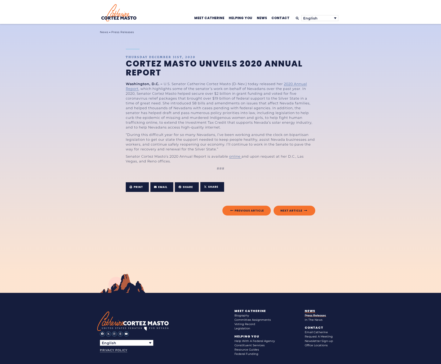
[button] (137, 187)
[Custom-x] (108, 333)
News (104, 32)
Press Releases (122, 32)
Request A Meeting (319, 336)
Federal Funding (246, 354)
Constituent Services (249, 345)
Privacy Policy (113, 350)
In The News (313, 319)
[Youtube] (126, 333)
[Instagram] (114, 333)
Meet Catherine (250, 311)
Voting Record (244, 324)
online (235, 156)
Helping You (246, 336)
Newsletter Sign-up (319, 341)
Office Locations (316, 345)
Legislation (242, 328)
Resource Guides (246, 349)
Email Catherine (316, 332)
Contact (314, 328)
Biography (241, 315)
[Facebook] (102, 333)
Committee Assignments (252, 319)
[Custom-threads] (120, 333)
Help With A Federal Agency (254, 341)
